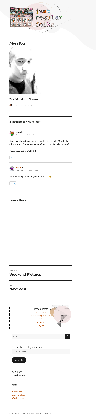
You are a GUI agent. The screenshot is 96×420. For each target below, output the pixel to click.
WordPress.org (18, 398)
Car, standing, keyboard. (41, 316)
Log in (14, 388)
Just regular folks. (19, 413)
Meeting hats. (41, 312)
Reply (12, 157)
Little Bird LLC (46, 413)
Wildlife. (41, 319)
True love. (41, 322)
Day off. (41, 326)
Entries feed (17, 392)
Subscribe (19, 360)
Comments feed (18, 395)
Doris (15, 105)
